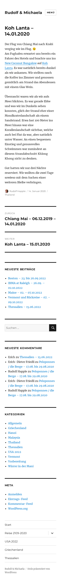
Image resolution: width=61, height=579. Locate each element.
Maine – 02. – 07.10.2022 (25, 292)
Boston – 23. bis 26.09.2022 (27, 278)
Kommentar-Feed (20, 503)
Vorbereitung (17, 461)
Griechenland (17, 428)
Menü (50, 12)
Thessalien (15, 447)
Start (8, 524)
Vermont (14, 456)
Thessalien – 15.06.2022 (24, 307)
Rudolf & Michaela (23, 12)
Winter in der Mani (21, 466)
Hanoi (12, 433)
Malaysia (14, 437)
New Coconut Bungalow (21, 63)
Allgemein (15, 423)
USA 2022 (14, 452)
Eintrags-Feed (18, 499)
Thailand (10, 194)
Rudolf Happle (17, 191)
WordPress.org (18, 508)
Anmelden (15, 494)
